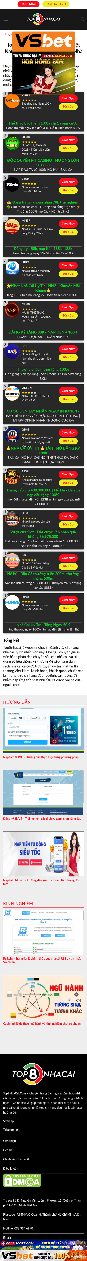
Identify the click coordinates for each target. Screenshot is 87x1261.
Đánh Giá (68, 106)
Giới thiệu (9, 1141)
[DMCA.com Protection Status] (22, 1180)
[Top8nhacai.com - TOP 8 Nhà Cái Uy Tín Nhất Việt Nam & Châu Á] (43, 19)
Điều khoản (10, 1168)
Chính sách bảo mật (16, 1159)
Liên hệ (7, 1150)
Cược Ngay (68, 98)
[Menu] (5, 19)
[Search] (82, 19)
